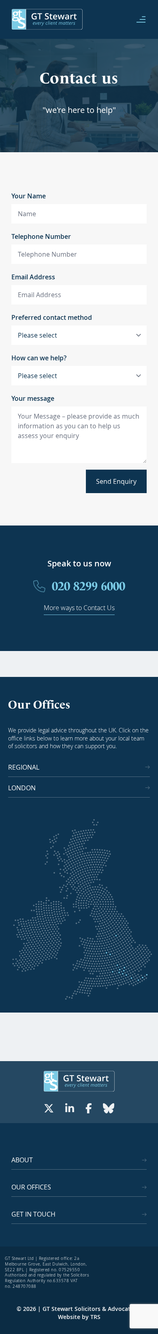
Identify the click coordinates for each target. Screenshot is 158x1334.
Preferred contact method (51, 317)
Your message (32, 398)
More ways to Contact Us (79, 607)
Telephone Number (41, 236)
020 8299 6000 (88, 586)
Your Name (28, 195)
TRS (95, 1317)
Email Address (33, 276)
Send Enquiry (116, 481)
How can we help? (38, 357)
